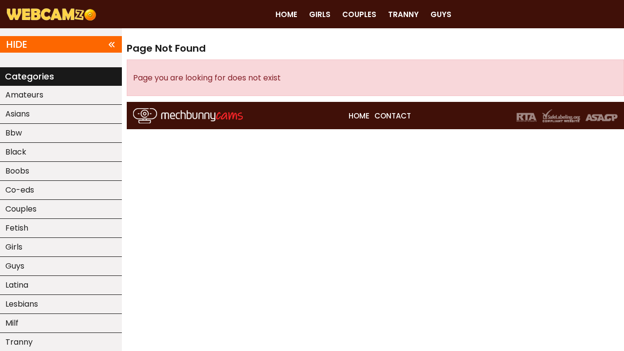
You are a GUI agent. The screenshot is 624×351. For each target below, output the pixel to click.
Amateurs (24, 94)
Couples (21, 208)
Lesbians (21, 304)
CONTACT (392, 116)
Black (15, 151)
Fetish (16, 228)
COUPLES (359, 14)
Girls (13, 247)
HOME (286, 14)
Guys (14, 266)
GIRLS (320, 14)
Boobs (17, 170)
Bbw (13, 132)
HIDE (16, 44)
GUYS (440, 14)
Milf (12, 323)
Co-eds (19, 189)
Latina (16, 285)
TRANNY (403, 14)
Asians (17, 113)
